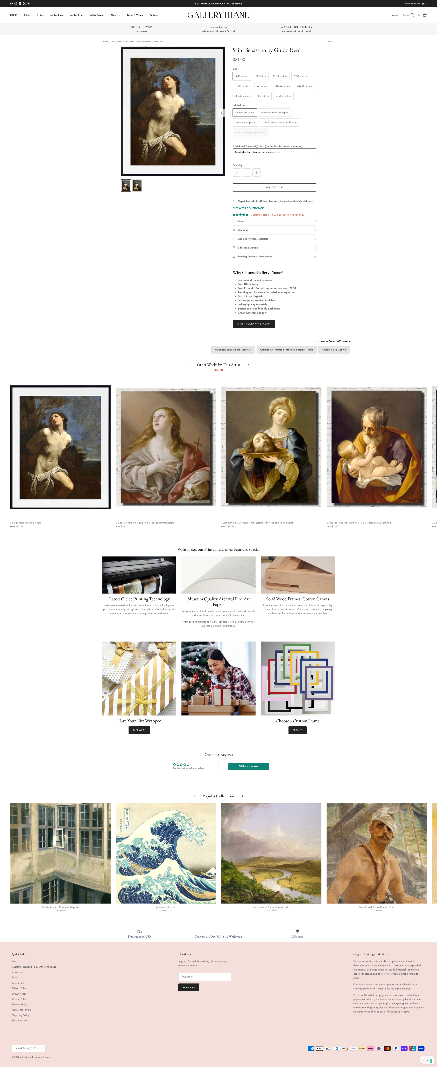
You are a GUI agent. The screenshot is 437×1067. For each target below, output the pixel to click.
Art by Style (76, 15)
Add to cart (274, 187)
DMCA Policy (19, 994)
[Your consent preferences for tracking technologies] (431, 1061)
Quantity (237, 165)
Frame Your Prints (21, 1010)
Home (105, 41)
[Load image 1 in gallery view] (173, 111)
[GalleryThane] (218, 15)
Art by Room (57, 15)
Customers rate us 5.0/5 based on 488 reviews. (277, 215)
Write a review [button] (248, 766)
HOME (13, 15)
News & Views (135, 15)
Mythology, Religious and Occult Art (233, 349)
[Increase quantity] (256, 172)
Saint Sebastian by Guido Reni (150, 41)
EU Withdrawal (20, 1020)
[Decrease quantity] (237, 172)
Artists (40, 15)
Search (15, 961)
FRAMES (297, 730)
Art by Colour (96, 15)
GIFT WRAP (139, 730)
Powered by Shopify (41, 1056)
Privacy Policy (19, 988)
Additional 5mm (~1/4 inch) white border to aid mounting (267, 146)
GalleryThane (25, 1056)
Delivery (154, 15)
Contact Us (18, 983)
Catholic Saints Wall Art (334, 349)
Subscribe (189, 987)
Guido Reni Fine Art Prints (122, 41)
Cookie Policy (19, 999)
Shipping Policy (20, 1015)
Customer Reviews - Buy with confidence (34, 967)
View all (218, 370)
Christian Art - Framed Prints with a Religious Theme (286, 349)
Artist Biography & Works (254, 323)
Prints (27, 15)
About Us (115, 15)
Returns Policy (19, 1004)
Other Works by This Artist (218, 364)
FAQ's (15, 977)
